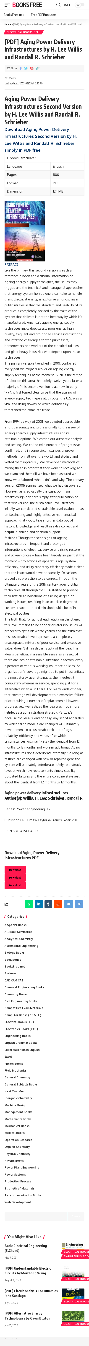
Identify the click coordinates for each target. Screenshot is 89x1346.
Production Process (18, 1181)
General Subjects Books (21, 1084)
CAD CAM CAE (14, 980)
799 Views (10, 78)
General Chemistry (18, 1077)
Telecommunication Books (23, 1195)
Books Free (27, 4)
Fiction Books (14, 1063)
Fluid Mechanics (15, 1070)
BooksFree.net (15, 966)
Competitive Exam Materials (24, 1008)
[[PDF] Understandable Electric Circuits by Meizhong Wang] (73, 1273)
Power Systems (15, 1174)
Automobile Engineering (21, 945)
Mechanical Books (17, 1126)
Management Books (18, 1112)
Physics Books (14, 1160)
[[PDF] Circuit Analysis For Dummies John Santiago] (73, 1295)
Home (8, 24)
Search (76, 1216)
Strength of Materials (19, 1188)
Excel (8, 1056)
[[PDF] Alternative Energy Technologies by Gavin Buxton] (73, 1318)
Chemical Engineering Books (24, 987)
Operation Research (18, 1140)
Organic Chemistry (17, 1146)
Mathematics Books (18, 1119)
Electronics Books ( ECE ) (21, 1029)
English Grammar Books (21, 1042)
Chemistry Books (16, 994)
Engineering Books (18, 1036)
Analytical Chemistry (19, 939)
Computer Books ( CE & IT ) (23, 1015)
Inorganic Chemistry (18, 1098)
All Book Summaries (18, 932)
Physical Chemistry (18, 1154)
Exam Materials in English (22, 1049)
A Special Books (15, 925)
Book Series (13, 959)
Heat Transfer (14, 1091)
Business (10, 973)
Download (15, 869)
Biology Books (14, 952)
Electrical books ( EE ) (24, 32)
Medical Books (15, 1133)
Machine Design (15, 1105)
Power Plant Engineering (22, 1167)
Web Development (18, 1202)
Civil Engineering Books (21, 1001)
